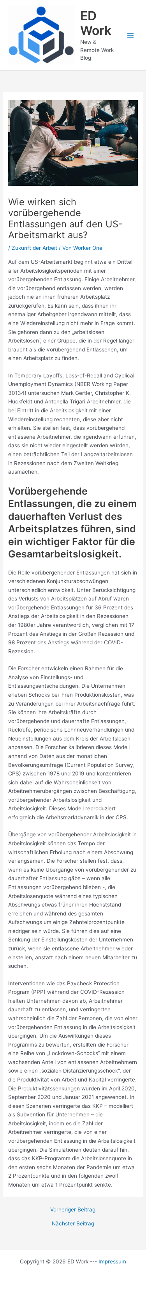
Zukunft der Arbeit (34, 248)
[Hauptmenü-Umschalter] (131, 35)
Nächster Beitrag (73, 1224)
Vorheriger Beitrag (72, 1210)
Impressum (112, 1261)
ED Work (95, 23)
